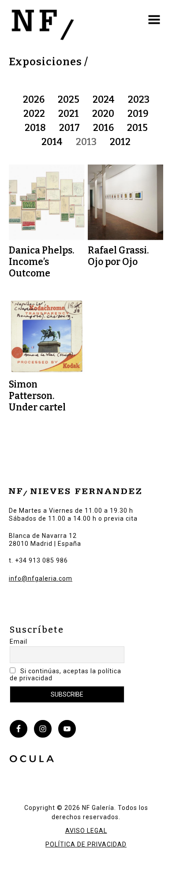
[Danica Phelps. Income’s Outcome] (47, 202)
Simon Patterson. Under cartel (37, 396)
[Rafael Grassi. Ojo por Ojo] (126, 202)
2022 (34, 113)
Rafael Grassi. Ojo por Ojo (118, 256)
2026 (34, 99)
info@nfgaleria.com (40, 578)
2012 (120, 142)
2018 (35, 128)
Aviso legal (86, 830)
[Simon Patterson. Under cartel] (47, 337)
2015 (137, 128)
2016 (103, 128)
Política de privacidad (86, 844)
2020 (103, 113)
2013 (86, 142)
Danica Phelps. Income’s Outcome (42, 262)
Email (18, 641)
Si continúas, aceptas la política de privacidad (65, 675)
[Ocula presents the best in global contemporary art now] (32, 760)
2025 (68, 99)
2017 (69, 128)
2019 (138, 113)
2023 (139, 99)
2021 (68, 113)
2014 (52, 142)
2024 (104, 99)
